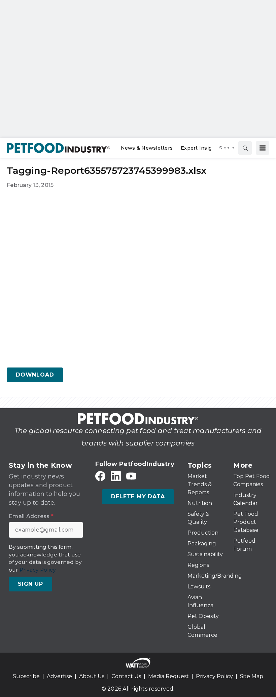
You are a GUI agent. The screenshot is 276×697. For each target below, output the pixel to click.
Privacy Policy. (38, 570)
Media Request (168, 676)
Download (35, 375)
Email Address (31, 516)
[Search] (245, 148)
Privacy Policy (214, 676)
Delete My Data (138, 496)
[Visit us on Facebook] (100, 476)
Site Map (251, 676)
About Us (91, 676)
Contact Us (126, 676)
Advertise (59, 676)
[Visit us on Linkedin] (116, 476)
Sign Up (30, 584)
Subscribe (26, 676)
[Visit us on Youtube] (131, 476)
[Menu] (262, 148)
